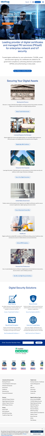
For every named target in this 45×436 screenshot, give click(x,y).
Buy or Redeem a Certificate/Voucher (22, 70)
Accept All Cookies (36, 431)
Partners (4, 397)
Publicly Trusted (33, 414)
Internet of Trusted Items (33, 325)
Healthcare (4, 389)
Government (5, 387)
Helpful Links (33, 380)
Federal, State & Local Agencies (37, 412)
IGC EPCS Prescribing (7, 413)
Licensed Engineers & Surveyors (9, 383)
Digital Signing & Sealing (35, 403)
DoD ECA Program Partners (8, 399)
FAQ (31, 385)
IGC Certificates (5, 411)
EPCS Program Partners (7, 405)
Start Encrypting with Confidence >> (11, 333)
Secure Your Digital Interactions (23, 177)
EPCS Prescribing (34, 410)
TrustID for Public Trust (7, 415)
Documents (32, 389)
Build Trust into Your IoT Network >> (33, 333)
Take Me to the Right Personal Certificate (23, 275)
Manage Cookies (37, 434)
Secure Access (33, 304)
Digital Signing (12, 304)
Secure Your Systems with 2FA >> (33, 312)
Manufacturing (5, 391)
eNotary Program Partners (8, 403)
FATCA (31, 418)
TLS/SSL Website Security (36, 401)
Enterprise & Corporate (7, 385)
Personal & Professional (7, 393)
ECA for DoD (5, 409)
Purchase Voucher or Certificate (37, 381)
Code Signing (33, 420)
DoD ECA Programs (34, 405)
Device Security (33, 416)
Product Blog (33, 391)
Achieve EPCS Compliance (22, 243)
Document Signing (34, 408)
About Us (32, 387)
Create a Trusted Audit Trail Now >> (11, 312)
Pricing (3, 407)
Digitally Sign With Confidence (22, 144)
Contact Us (37, 2)
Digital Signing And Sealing (8, 401)
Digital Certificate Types (35, 397)
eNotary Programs (34, 406)
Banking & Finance (6, 381)
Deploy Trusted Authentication (22, 111)
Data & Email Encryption (11, 325)
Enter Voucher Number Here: (11, 342)
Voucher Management (35, 383)
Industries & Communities (8, 380)
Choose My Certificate (8, 23)
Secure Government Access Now (22, 210)
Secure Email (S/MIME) (35, 399)
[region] (22, 432)
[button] (43, 2)
